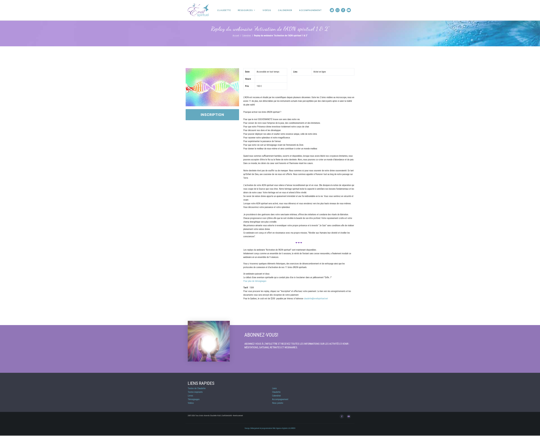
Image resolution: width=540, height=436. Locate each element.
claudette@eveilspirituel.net (316, 298)
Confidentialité (227, 416)
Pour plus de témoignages (254, 281)
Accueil (236, 35)
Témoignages (194, 399)
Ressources (245, 10)
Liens (274, 388)
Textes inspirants (195, 392)
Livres (190, 395)
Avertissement (238, 416)
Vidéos (267, 10)
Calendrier (285, 10)
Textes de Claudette (197, 388)
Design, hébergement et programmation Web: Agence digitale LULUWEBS (270, 428)
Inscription (212, 115)
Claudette (224, 10)
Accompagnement (310, 10)
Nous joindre (277, 403)
